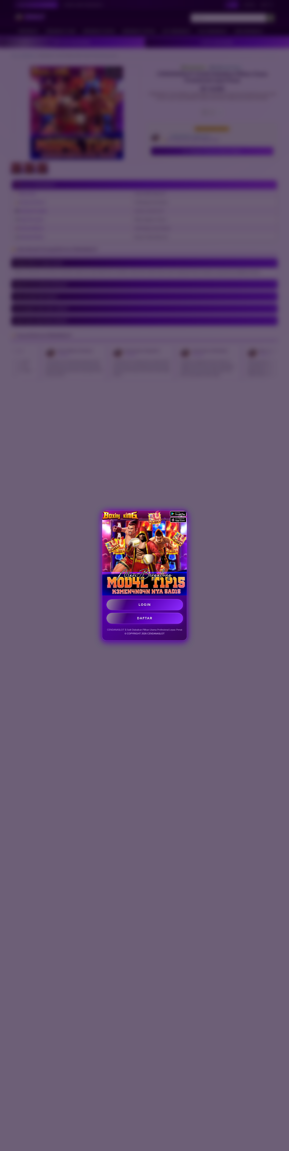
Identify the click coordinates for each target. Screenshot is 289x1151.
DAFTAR (145, 618)
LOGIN (145, 604)
